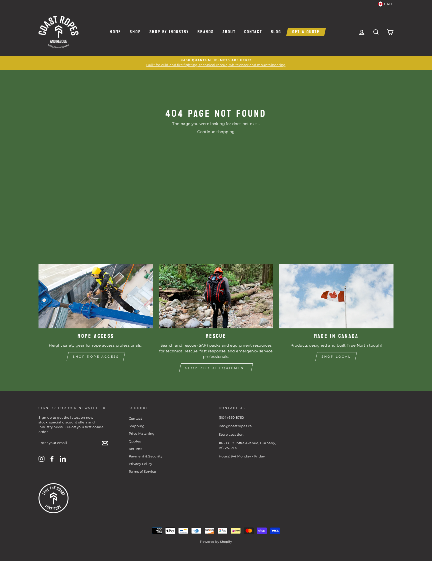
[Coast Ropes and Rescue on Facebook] (52, 459)
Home (115, 32)
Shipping (137, 426)
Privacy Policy (140, 464)
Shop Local (336, 356)
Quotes (135, 441)
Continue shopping (215, 131)
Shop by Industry (169, 32)
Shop (135, 32)
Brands (206, 32)
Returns (135, 449)
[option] (216, 62)
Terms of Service (142, 471)
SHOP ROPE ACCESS (96, 356)
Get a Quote (306, 32)
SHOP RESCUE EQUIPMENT (216, 368)
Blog (276, 32)
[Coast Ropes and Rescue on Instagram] (41, 459)
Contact (253, 32)
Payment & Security (145, 456)
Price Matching (142, 433)
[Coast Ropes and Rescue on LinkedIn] (63, 459)
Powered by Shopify (216, 541)
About (229, 32)
